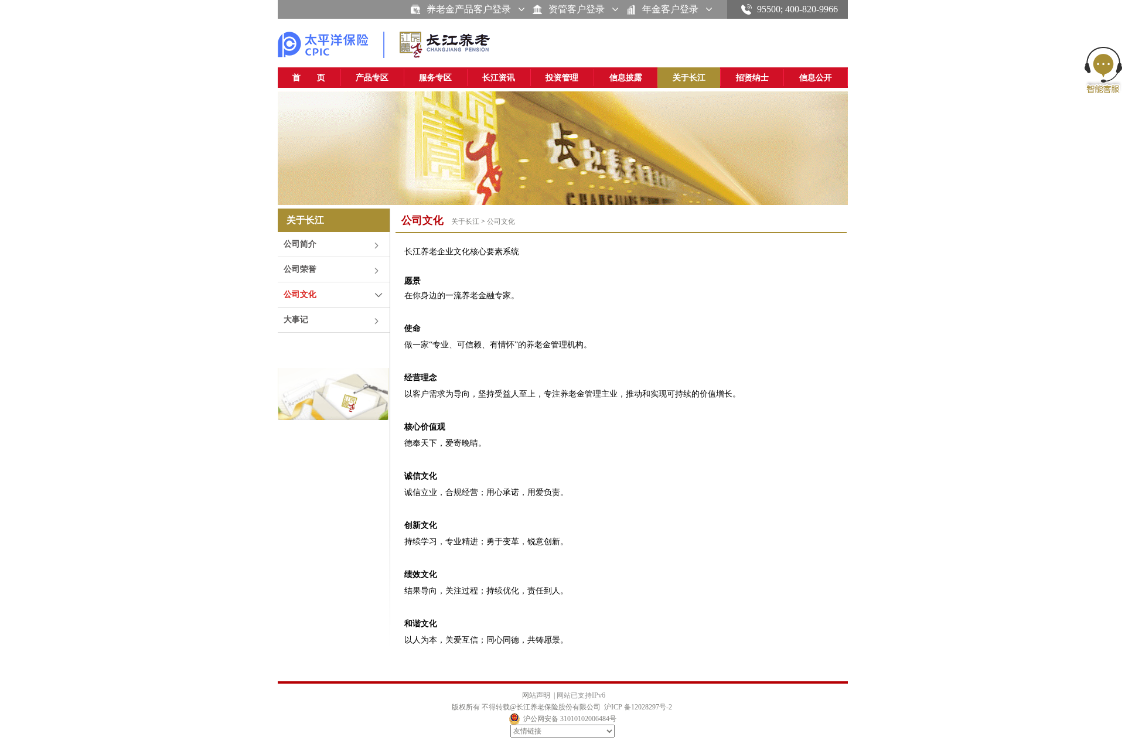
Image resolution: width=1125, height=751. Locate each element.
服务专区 (435, 77)
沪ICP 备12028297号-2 (638, 707)
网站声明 (536, 695)
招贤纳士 (752, 77)
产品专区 (372, 77)
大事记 (296, 319)
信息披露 (625, 77)
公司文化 (300, 294)
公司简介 (300, 244)
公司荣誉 (300, 269)
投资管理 (562, 77)
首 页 (308, 77)
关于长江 (689, 77)
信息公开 (815, 77)
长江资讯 (498, 77)
